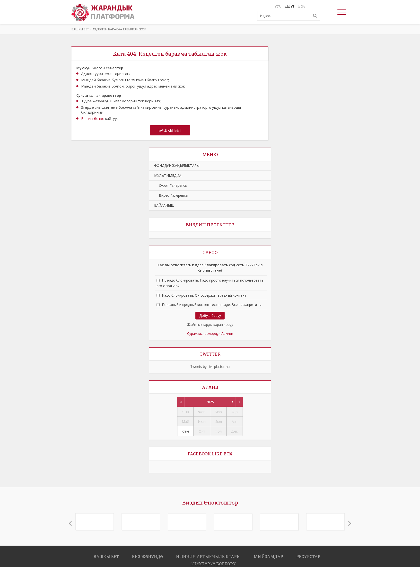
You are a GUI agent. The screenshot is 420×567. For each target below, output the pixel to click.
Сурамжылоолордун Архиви (210, 333)
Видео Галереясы (171, 195)
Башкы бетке (92, 118)
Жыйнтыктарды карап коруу (210, 324)
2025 (210, 401)
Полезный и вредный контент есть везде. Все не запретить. (212, 304)
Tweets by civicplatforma (210, 366)
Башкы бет (80, 29)
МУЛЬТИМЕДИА (167, 175)
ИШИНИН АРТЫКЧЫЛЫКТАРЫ (208, 554)
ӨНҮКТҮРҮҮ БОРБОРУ (213, 561)
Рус (277, 6)
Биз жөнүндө (147, 554)
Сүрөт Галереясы (170, 185)
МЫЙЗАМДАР (268, 554)
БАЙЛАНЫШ (164, 205)
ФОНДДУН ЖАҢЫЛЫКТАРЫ (177, 165)
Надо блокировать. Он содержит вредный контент (204, 295)
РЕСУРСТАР (308, 554)
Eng (302, 6)
